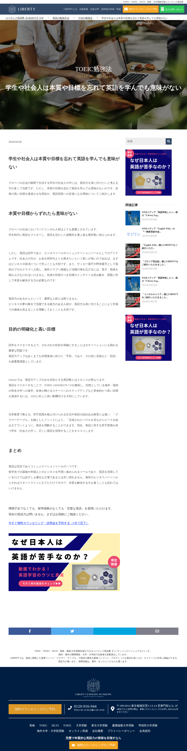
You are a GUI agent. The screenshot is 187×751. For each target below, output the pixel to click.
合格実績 (83, 9)
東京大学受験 (99, 725)
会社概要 (97, 730)
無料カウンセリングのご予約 (35, 709)
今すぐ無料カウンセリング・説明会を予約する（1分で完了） (49, 523)
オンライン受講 (78, 730)
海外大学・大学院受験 (50, 730)
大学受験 (81, 725)
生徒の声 (94, 9)
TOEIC (43, 725)
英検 (32, 725)
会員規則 (144, 730)
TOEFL (67, 725)
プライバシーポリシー (121, 730)
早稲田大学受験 (148, 725)
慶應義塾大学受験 (123, 725)
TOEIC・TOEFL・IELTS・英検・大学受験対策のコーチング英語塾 (153, 2)
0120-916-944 (85, 706)
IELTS (55, 725)
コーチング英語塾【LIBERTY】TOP (24, 18)
